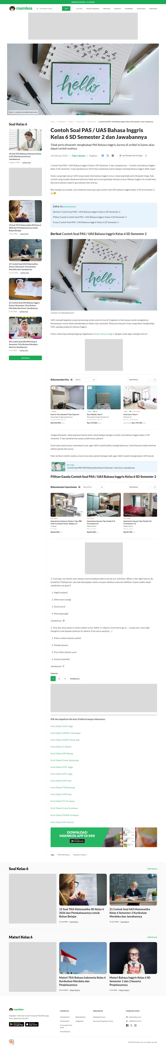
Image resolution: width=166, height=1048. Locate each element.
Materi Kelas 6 (75, 1045)
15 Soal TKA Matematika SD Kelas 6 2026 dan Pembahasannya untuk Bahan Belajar (25, 228)
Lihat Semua (25, 358)
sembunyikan (69, 252)
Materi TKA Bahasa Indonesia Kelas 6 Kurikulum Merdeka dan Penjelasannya (82, 1035)
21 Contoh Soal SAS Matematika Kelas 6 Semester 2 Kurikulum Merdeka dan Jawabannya (23, 267)
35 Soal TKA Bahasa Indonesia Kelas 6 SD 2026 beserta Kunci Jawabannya (25, 156)
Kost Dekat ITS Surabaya (63, 855)
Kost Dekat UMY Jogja (62, 821)
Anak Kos (117, 4)
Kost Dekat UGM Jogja (62, 780)
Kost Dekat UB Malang (62, 807)
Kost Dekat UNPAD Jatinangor (66, 787)
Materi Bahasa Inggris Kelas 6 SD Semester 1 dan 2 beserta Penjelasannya (130, 1035)
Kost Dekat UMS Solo (61, 848)
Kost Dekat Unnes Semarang (64, 814)
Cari (66, 4)
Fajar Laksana (78, 155)
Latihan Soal (26, 162)
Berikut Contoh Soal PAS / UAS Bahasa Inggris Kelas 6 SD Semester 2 (86, 257)
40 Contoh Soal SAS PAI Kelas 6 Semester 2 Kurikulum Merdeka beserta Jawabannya (23, 344)
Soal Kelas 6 (92, 122)
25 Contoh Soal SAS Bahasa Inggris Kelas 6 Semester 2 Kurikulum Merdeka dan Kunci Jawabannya (24, 305)
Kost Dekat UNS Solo (61, 835)
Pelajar (70, 122)
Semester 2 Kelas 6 (80, 909)
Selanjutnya (74, 733)
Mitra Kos (106, 4)
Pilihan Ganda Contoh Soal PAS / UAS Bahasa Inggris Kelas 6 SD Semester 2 (90, 262)
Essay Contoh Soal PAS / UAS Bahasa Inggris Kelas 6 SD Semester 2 (86, 267)
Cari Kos (79, 4)
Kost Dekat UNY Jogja (61, 828)
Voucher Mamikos (92, 4)
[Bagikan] (103, 156)
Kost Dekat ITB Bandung (63, 841)
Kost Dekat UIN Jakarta (62, 876)
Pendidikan (129, 4)
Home (53, 122)
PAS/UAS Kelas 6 (64, 909)
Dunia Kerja (141, 4)
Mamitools (153, 4)
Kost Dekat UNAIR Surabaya (65, 869)
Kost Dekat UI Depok (61, 801)
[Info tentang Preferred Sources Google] (146, 156)
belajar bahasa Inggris (103, 379)
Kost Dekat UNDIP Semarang (65, 794)
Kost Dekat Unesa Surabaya (64, 862)
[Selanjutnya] (155, 425)
